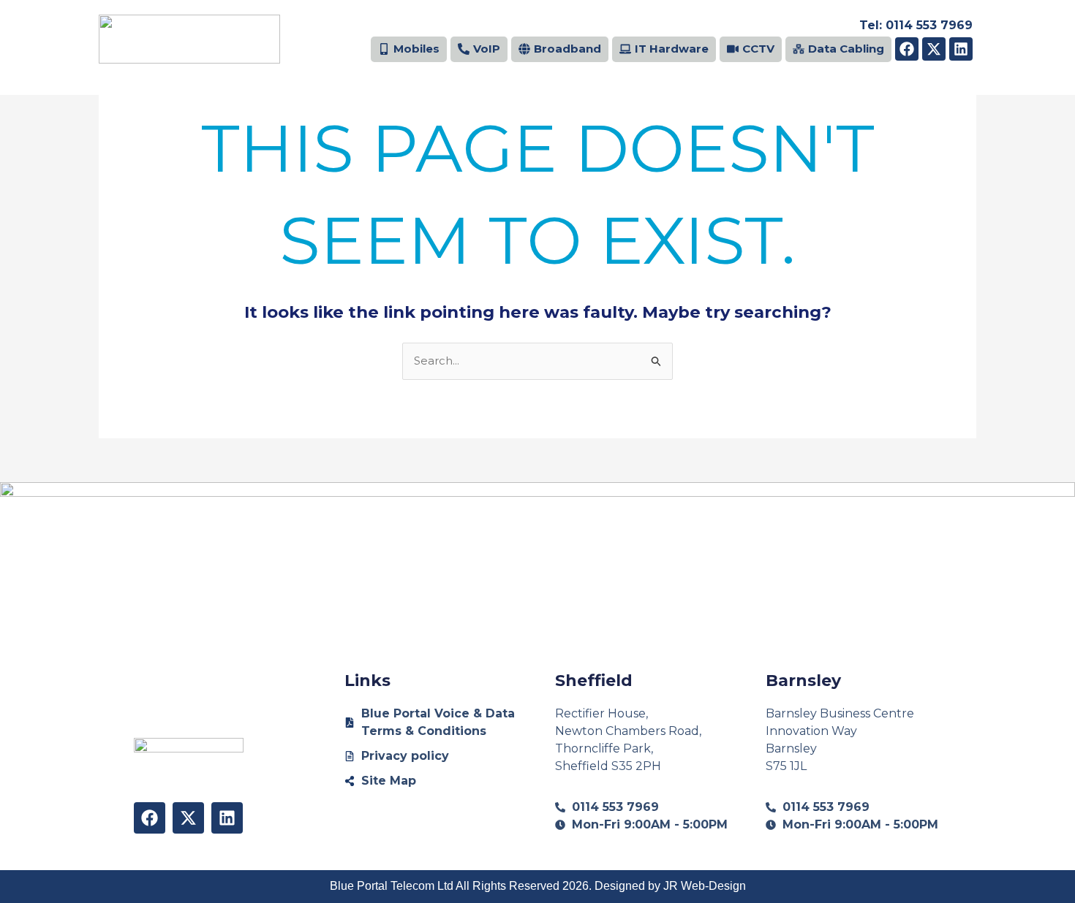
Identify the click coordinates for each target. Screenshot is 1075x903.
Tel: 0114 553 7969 (916, 25)
